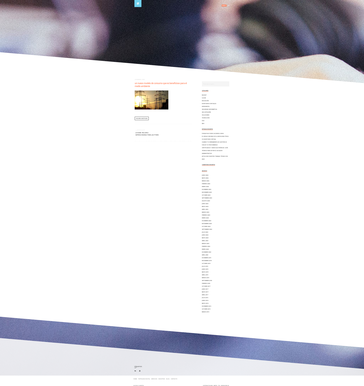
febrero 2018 (206, 283)
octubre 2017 (206, 286)
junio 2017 (205, 289)
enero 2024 (205, 249)
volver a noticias (141, 118)
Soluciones (205, 115)
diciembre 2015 (206, 306)
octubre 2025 (206, 195)
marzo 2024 (205, 243)
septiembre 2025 (207, 198)
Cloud (204, 98)
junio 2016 (205, 300)
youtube (141, 371)
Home (135, 379)
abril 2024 (205, 240)
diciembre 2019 (206, 257)
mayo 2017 (205, 292)
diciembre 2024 (206, 220)
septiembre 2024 (207, 229)
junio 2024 (205, 235)
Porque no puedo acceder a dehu (213, 133)
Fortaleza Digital (144, 379)
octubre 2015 (206, 309)
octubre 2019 (206, 263)
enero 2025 (205, 218)
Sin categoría (206, 112)
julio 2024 (205, 232)
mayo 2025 (205, 206)
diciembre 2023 (206, 252)
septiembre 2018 (207, 280)
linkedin (136, 371)
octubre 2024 (206, 226)
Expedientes (205, 106)
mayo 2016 (205, 303)
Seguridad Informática (209, 109)
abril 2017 (205, 294)
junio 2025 (205, 203)
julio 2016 (205, 297)
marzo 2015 (205, 312)
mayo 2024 (205, 237)
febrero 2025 (206, 215)
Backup (204, 95)
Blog (168, 379)
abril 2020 (205, 255)
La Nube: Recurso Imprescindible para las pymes (147, 134)
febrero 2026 (206, 183)
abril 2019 (205, 274)
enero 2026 (205, 186)
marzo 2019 (205, 277)
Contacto (174, 379)
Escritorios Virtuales (209, 103)
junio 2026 (205, 175)
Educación (205, 100)
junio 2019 (205, 269)
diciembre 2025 (206, 189)
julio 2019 (205, 266)
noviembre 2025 (207, 192)
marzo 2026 (205, 181)
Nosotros (161, 379)
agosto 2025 (206, 200)
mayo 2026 (205, 178)
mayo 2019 (205, 272)
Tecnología (206, 117)
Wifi (203, 123)
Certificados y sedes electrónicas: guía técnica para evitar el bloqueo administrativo (215, 150)
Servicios (154, 379)
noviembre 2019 (207, 260)
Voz (203, 120)
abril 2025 (205, 209)
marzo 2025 (205, 212)
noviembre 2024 (207, 223)
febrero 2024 (206, 246)
